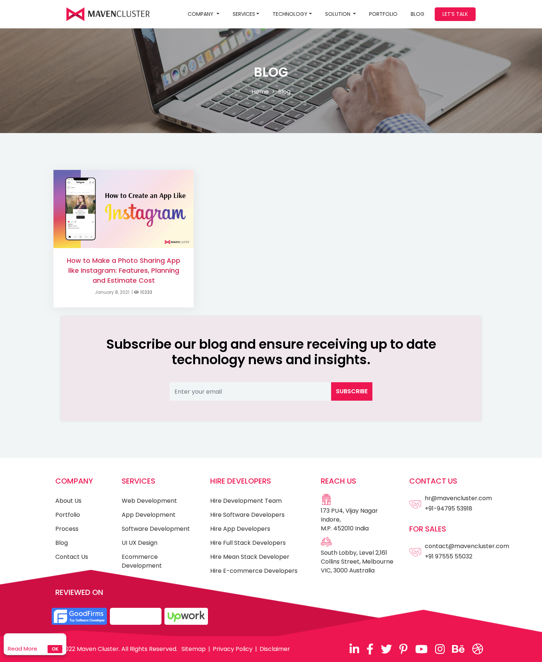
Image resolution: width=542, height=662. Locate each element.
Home (260, 91)
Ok (55, 649)
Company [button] (201, 14)
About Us (68, 500)
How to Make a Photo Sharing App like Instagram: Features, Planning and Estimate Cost (123, 270)
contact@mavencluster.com (467, 546)
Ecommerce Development (142, 561)
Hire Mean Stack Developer (249, 557)
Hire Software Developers (247, 515)
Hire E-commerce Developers (254, 571)
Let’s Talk (455, 14)
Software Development (156, 529)
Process (67, 529)
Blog (61, 543)
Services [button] (244, 14)
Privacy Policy (233, 649)
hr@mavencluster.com (458, 498)
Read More (22, 648)
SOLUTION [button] (338, 14)
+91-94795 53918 (448, 508)
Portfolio (383, 14)
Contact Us (71, 557)
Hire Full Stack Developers (248, 543)
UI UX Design (139, 543)
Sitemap (193, 649)
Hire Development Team (246, 500)
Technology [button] (290, 14)
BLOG (417, 14)
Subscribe (352, 391)
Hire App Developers (240, 529)
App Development (149, 515)
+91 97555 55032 (448, 556)
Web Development (149, 500)
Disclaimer (275, 649)
